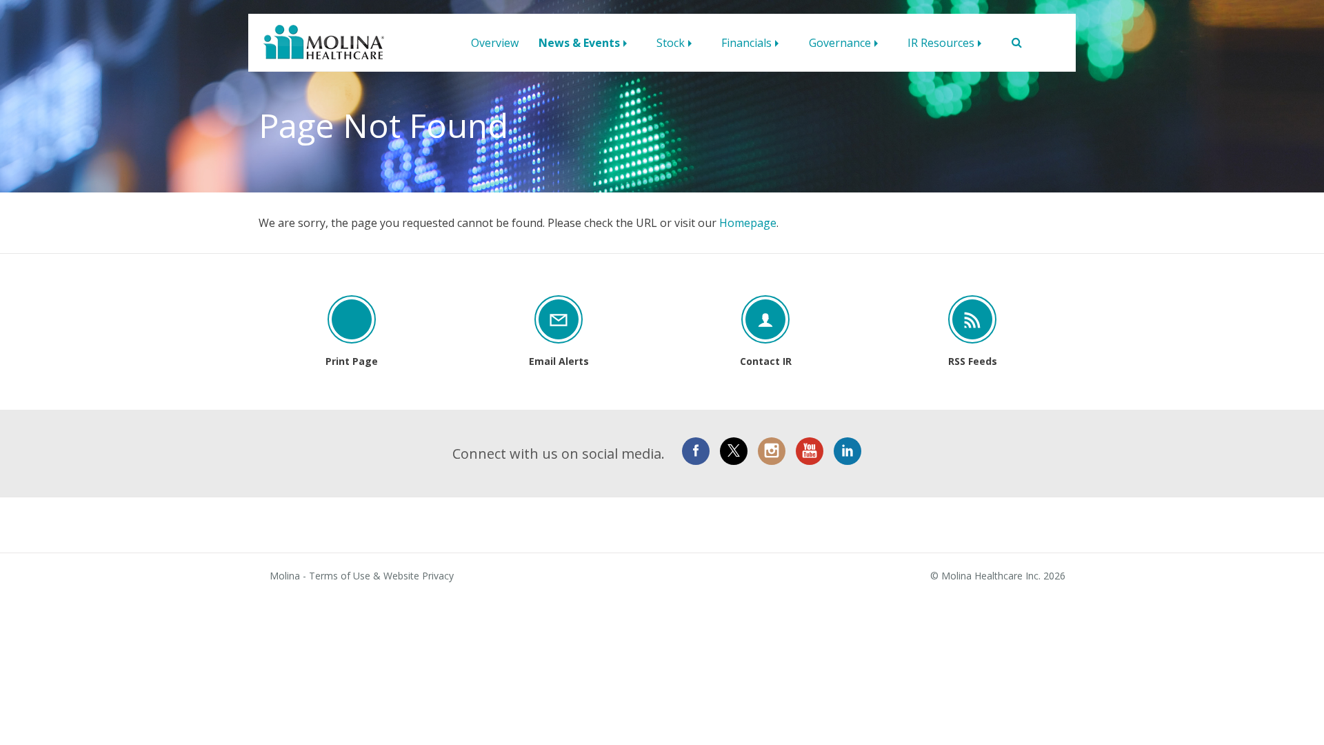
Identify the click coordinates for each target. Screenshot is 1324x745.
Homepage (747, 222)
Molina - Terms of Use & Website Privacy (362, 576)
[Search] (1011, 43)
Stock (670, 42)
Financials (746, 42)
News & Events (579, 42)
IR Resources (940, 42)
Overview (495, 42)
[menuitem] (494, 39)
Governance (840, 42)
